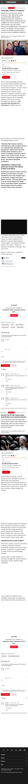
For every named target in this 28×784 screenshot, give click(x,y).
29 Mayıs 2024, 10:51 (14, 398)
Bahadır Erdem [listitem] (5, 324)
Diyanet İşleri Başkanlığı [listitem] (13, 656)
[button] (14, 8)
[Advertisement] (14, 122)
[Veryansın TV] (11, 2)
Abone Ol (14, 315)
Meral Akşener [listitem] (20, 327)
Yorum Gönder (5, 365)
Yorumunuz (7, 339)
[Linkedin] (16, 750)
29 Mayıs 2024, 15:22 (14, 702)
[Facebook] (3, 750)
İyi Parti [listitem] (13, 327)
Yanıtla (6, 381)
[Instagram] (11, 750)
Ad (2, 351)
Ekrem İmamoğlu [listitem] (19, 324)
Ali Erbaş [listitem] (4, 656)
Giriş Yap (14, 365)
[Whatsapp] (24, 750)
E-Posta (3, 356)
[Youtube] (20, 750)
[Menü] (2, 2)
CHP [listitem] (12, 324)
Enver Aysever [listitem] (5, 327)
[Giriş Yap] (26, 2)
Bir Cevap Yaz (6, 332)
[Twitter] (7, 750)
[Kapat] (25, 64)
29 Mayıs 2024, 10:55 (14, 385)
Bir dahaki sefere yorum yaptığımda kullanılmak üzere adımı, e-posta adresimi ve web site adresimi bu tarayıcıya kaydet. (15, 362)
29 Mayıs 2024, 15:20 (14, 374)
